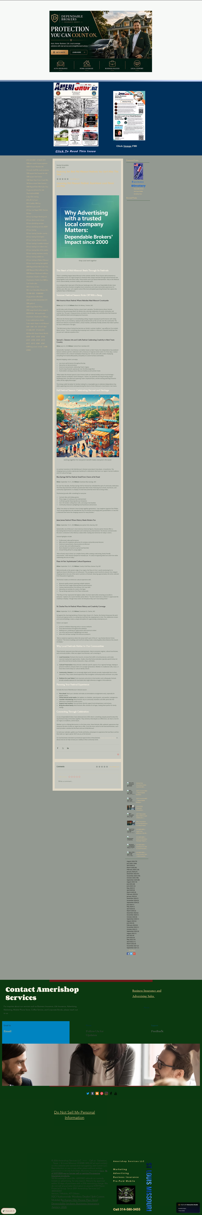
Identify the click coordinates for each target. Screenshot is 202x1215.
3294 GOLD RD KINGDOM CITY (36, 300)
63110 (43, 340)
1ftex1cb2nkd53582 (32, 193)
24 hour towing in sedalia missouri (37, 243)
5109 (32, 327)
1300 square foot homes (34, 177)
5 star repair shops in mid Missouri (37, 323)
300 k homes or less (32, 287)
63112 (33, 343)
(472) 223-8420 (30, 160)
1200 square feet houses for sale (36, 173)
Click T (61, 151)
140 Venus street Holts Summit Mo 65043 (37, 183)
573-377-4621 (42, 327)
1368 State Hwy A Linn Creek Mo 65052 (37, 180)
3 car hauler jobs (31, 283)
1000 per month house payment (36, 163)
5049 (27, 327)
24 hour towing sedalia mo (35, 257)
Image (128, 146)
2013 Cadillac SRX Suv (33, 203)
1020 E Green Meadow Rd (34, 167)
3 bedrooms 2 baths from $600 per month (37, 280)
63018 (28, 337)
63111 (28, 343)
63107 (28, 340)
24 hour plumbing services (35, 223)
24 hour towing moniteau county (37, 253)
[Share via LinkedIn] (68, 748)
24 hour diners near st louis (35, 220)
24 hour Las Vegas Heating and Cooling (37, 217)
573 (36, 327)
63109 (38, 340)
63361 (38, 343)
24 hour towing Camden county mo (37, 233)
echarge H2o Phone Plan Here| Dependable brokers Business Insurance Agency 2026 (75, 1203)
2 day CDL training (32, 197)
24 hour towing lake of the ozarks (37, 250)
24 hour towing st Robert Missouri (37, 260)
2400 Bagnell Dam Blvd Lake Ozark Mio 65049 (37, 267)
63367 (43, 343)
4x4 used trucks (40, 313)
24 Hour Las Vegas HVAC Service (37, 210)
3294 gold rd (30, 303)
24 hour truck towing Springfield (37, 263)
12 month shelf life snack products (37, 170)
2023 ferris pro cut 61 (33, 207)
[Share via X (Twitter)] (63, 748)
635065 (28, 350)
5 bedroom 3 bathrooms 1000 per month (37, 317)
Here (102, 1170)
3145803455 (39, 293)
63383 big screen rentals (34, 347)
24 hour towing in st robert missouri (37, 247)
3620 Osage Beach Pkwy (34, 307)
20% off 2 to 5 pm (32, 200)
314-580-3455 (30, 293)
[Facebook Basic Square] (128, 953)
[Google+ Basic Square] (134, 953)
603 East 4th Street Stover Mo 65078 (37, 333)
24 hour (28, 213)
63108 (33, 340)
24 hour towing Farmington (35, 237)
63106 (43, 337)
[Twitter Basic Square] (131, 953)
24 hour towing (31, 230)
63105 (38, 337)
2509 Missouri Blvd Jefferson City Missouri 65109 (37, 270)
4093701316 (30, 313)
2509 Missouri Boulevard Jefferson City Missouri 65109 (37, 273)
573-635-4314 (40, 330)
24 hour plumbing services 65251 (37, 227)
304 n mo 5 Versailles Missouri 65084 (37, 290)
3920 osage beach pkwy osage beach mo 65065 (37, 310)
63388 (45, 347)
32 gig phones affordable (34, 297)
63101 (33, 337)
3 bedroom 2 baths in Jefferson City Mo (37, 277)
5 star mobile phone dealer (35, 320)
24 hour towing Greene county (36, 240)
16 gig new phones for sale (35, 190)
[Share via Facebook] (58, 748)
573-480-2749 (30, 330)
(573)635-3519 (41, 160)
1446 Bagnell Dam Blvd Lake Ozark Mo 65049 (37, 187)
